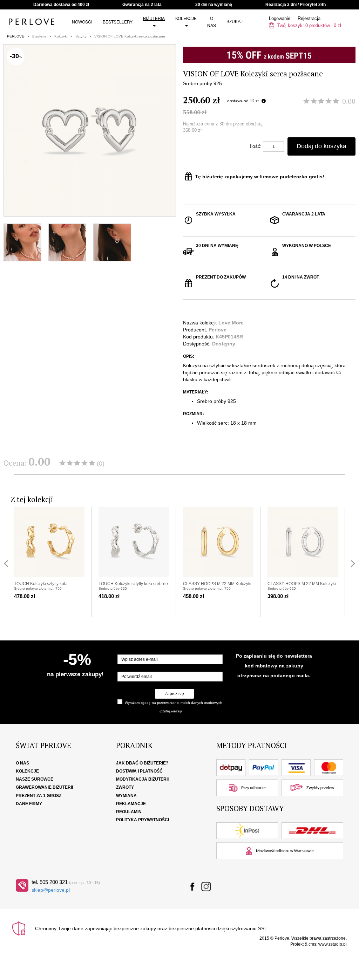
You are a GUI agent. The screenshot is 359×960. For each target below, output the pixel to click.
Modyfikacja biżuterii (142, 779)
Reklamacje (131, 803)
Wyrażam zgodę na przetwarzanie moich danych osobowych (173, 703)
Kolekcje (186, 18)
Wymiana (126, 795)
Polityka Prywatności (142, 819)
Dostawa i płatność (139, 771)
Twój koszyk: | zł (308, 25)
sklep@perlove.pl (51, 890)
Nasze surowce (34, 779)
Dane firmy (29, 803)
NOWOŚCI (82, 22)
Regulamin (129, 811)
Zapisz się (174, 693)
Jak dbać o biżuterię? (142, 763)
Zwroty (125, 787)
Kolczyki (60, 36)
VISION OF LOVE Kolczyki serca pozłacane (129, 36)
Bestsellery (118, 22)
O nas (211, 21)
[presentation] (6, 563)
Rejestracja (309, 18)
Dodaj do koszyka (321, 146)
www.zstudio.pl (332, 944)
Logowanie (279, 18)
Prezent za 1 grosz (38, 795)
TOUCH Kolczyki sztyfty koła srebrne (133, 583)
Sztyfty (80, 36)
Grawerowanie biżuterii (44, 787)
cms (312, 944)
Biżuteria (154, 18)
